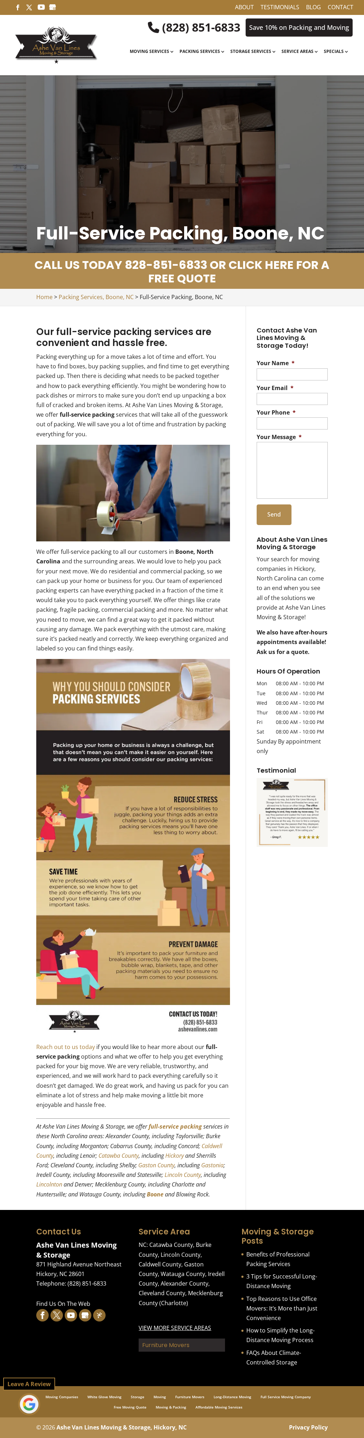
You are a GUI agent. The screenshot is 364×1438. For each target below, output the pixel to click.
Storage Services (250, 51)
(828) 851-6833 (199, 27)
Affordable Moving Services (219, 1407)
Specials (334, 51)
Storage (137, 1396)
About (244, 7)
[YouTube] (41, 9)
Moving (160, 1396)
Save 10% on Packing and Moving (299, 27)
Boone (155, 1194)
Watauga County (183, 1274)
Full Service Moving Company (286, 1396)
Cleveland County (162, 1293)
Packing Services (200, 51)
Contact (340, 7)
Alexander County (184, 1283)
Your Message (279, 437)
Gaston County (156, 1165)
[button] (292, 812)
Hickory (174, 1155)
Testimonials (280, 7)
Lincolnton (49, 1184)
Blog (313, 7)
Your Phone (276, 412)
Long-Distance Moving (232, 1396)
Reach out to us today (65, 1047)
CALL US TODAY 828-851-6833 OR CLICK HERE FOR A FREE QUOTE (182, 271)
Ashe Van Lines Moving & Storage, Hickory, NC (122, 1427)
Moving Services (149, 51)
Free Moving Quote (130, 1407)
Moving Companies (62, 1396)
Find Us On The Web (63, 1304)
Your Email (275, 388)
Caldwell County (160, 1264)
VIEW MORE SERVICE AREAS (175, 1328)
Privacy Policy (308, 1427)
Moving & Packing (171, 1407)
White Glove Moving (104, 1396)
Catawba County (118, 1155)
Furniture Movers (189, 1396)
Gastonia (212, 1165)
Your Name (276, 363)
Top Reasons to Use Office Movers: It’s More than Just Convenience (281, 1308)
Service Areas (298, 51)
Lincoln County (183, 1175)
